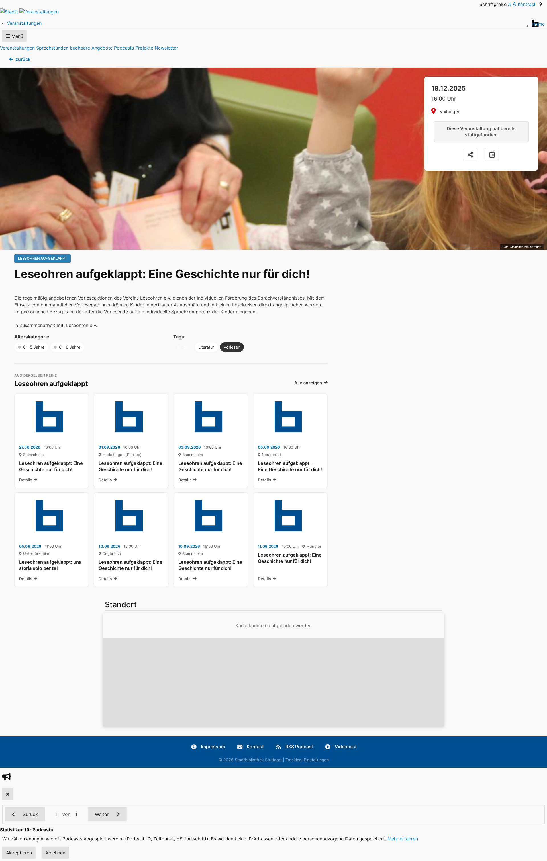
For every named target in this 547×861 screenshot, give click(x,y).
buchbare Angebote (91, 48)
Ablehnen (55, 853)
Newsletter (166, 48)
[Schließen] (7, 794)
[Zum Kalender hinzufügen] (492, 154)
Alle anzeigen (308, 382)
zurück (22, 59)
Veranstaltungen (17, 48)
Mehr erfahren (402, 839)
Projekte (144, 48)
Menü (16, 36)
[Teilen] (470, 154)
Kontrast (528, 4)
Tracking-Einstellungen (307, 759)
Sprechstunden (52, 48)
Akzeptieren (19, 853)
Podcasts (124, 48)
